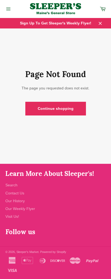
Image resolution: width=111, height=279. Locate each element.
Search (11, 185)
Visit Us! (12, 216)
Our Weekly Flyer (20, 208)
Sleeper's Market (27, 251)
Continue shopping (56, 108)
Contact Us (14, 193)
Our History (15, 201)
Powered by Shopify (53, 251)
